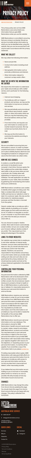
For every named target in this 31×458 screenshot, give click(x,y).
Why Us (3, 434)
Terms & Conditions (7, 449)
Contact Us (4, 439)
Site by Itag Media (6, 454)
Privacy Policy (19, 22)
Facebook (22, 431)
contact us (25, 349)
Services (3, 431)
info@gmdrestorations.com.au (11, 418)
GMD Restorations (7, 3)
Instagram (22, 434)
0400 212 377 (6, 415)
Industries (4, 436)
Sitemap (4, 451)
